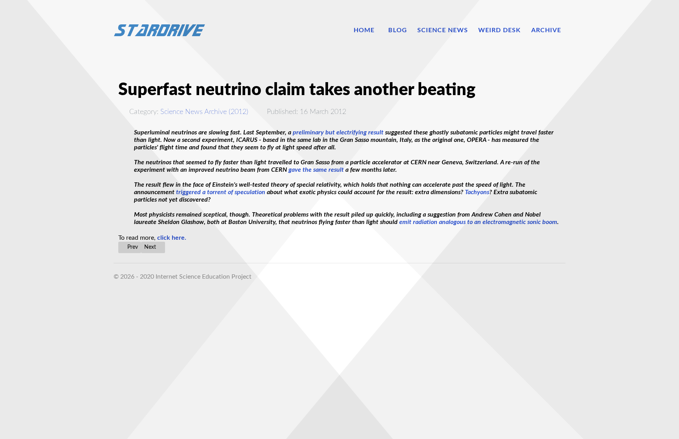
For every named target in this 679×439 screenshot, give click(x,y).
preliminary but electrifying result (339, 132)
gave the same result (316, 170)
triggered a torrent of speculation (220, 192)
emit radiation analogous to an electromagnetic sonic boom (478, 222)
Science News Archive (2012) (204, 112)
